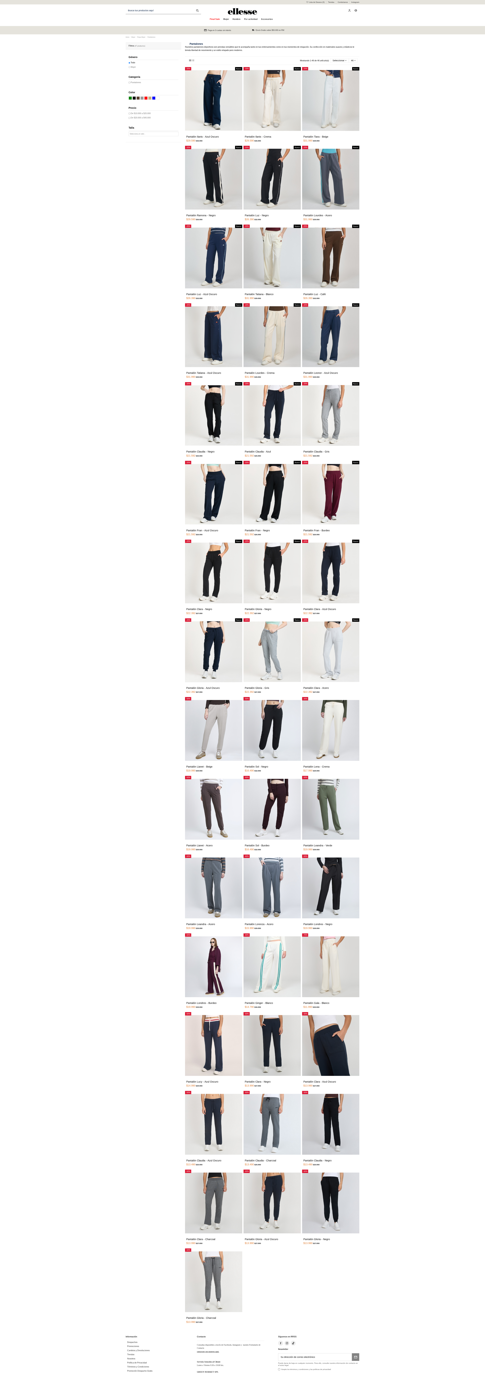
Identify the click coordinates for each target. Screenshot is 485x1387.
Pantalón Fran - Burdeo (316, 530)
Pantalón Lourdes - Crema (259, 373)
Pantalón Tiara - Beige (315, 136)
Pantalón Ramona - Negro (201, 215)
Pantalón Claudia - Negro (200, 451)
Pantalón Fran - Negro (257, 530)
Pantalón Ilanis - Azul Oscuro (202, 136)
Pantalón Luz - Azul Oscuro (201, 294)
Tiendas (331, 2)
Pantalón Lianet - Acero (199, 845)
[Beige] (149, 98)
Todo (133, 63)
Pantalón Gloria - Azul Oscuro (203, 688)
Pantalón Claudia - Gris (316, 451)
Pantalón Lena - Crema (316, 766)
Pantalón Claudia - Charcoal (260, 1160)
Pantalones (136, 82)
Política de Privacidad (137, 1363)
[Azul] (153, 98)
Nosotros (131, 1359)
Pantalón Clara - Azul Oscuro (319, 609)
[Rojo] (145, 98)
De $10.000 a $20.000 (141, 113)
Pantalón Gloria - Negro (258, 609)
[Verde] (130, 98)
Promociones (133, 1346)
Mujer (133, 67)
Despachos (132, 1342)
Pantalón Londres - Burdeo (201, 1003)
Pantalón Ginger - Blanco (259, 1003)
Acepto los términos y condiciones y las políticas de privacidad (306, 1369)
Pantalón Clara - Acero (316, 688)
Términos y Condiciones (138, 1367)
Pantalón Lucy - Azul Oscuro (202, 1081)
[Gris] (142, 98)
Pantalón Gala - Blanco (316, 1003)
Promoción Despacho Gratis (139, 1371)
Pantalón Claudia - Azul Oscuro (203, 1160)
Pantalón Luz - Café (314, 294)
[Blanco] (157, 98)
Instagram (355, 2)
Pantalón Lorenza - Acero (259, 924)
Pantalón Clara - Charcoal (200, 1239)
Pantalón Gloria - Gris (257, 688)
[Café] (138, 98)
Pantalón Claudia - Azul (258, 451)
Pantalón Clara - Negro (199, 609)
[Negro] (134, 98)
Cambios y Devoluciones (138, 1350)
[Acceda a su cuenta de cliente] (350, 10)
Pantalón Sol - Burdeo (257, 845)
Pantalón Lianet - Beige (199, 766)
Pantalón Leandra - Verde (317, 845)
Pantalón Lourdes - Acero (317, 215)
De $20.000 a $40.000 (141, 118)
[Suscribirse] (355, 1357)
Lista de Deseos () (316, 2)
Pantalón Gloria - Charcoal (201, 1318)
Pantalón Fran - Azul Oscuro (202, 530)
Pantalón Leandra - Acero (200, 924)
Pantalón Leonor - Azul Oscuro (320, 373)
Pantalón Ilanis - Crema (258, 136)
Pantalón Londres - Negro (317, 924)
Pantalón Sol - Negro (256, 766)
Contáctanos (343, 2)
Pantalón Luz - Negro (257, 215)
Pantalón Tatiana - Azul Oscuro (203, 373)
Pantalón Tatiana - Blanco (259, 294)
